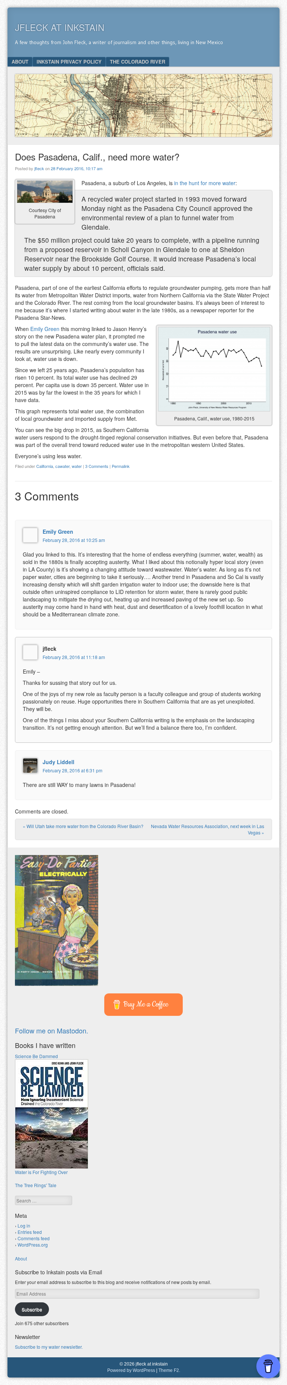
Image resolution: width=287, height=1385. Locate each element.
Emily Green (44, 329)
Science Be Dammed (36, 1056)
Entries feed (30, 1232)
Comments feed (34, 1238)
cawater (62, 466)
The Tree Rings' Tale (35, 1185)
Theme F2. (169, 1370)
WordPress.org (33, 1244)
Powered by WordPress (131, 1370)
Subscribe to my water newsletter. (49, 1346)
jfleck (39, 168)
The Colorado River (137, 61)
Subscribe (32, 1309)
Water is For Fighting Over (41, 1172)
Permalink (121, 466)
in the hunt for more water (204, 183)
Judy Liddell (58, 762)
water (77, 466)
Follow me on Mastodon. (51, 1030)
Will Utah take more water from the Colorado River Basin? (83, 826)
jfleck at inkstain (59, 27)
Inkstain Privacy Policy (69, 61)
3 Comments (96, 466)
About (20, 61)
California (44, 466)
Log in (24, 1225)
